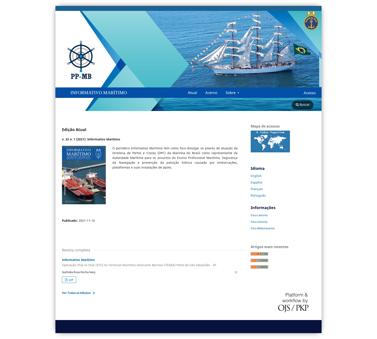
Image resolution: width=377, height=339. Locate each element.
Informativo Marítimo (98, 92)
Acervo (211, 92)
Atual (192, 92)
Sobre (231, 92)
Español (256, 182)
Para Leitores (259, 215)
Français (257, 189)
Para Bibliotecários (263, 228)
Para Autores (259, 222)
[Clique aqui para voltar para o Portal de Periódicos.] (97, 60)
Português (258, 195)
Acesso (310, 93)
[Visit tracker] (270, 151)
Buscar (304, 104)
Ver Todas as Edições (76, 293)
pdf (70, 280)
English (256, 176)
